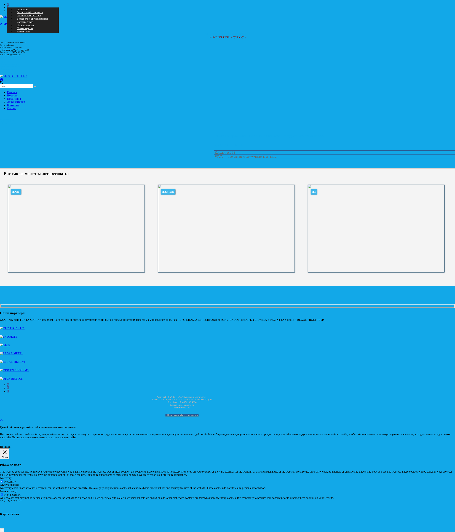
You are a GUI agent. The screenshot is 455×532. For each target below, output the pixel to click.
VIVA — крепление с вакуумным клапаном (246, 156)
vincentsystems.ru (7, 69)
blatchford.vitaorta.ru (9, 64)
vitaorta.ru (5, 57)
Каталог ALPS (225, 152)
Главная (12, 92)
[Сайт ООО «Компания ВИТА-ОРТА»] (12, 328)
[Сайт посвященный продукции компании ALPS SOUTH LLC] (5, 345)
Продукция (14, 98)
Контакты (13, 105)
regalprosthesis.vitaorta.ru (11, 62)
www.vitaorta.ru (182, 408)
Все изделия (23, 31)
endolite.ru (4, 71)
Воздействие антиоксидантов (32, 18)
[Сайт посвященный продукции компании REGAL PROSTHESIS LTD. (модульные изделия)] (11, 353)
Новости (12, 95)
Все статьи (22, 9)
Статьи (11, 108)
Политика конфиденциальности (183, 415)
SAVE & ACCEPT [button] (11, 501)
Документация (16, 101)
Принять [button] (5, 446)
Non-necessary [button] (8, 491)
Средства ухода (25, 22)
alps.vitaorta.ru (7, 60)
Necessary (10, 481)
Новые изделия (25, 28)
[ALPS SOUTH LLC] (13, 76)
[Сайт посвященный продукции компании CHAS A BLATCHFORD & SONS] (8, 336)
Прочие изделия (25, 25)
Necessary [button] (6, 477)
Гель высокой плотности (30, 12)
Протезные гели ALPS (29, 15)
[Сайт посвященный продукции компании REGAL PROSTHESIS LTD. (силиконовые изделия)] (12, 361)
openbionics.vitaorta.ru (10, 67)
